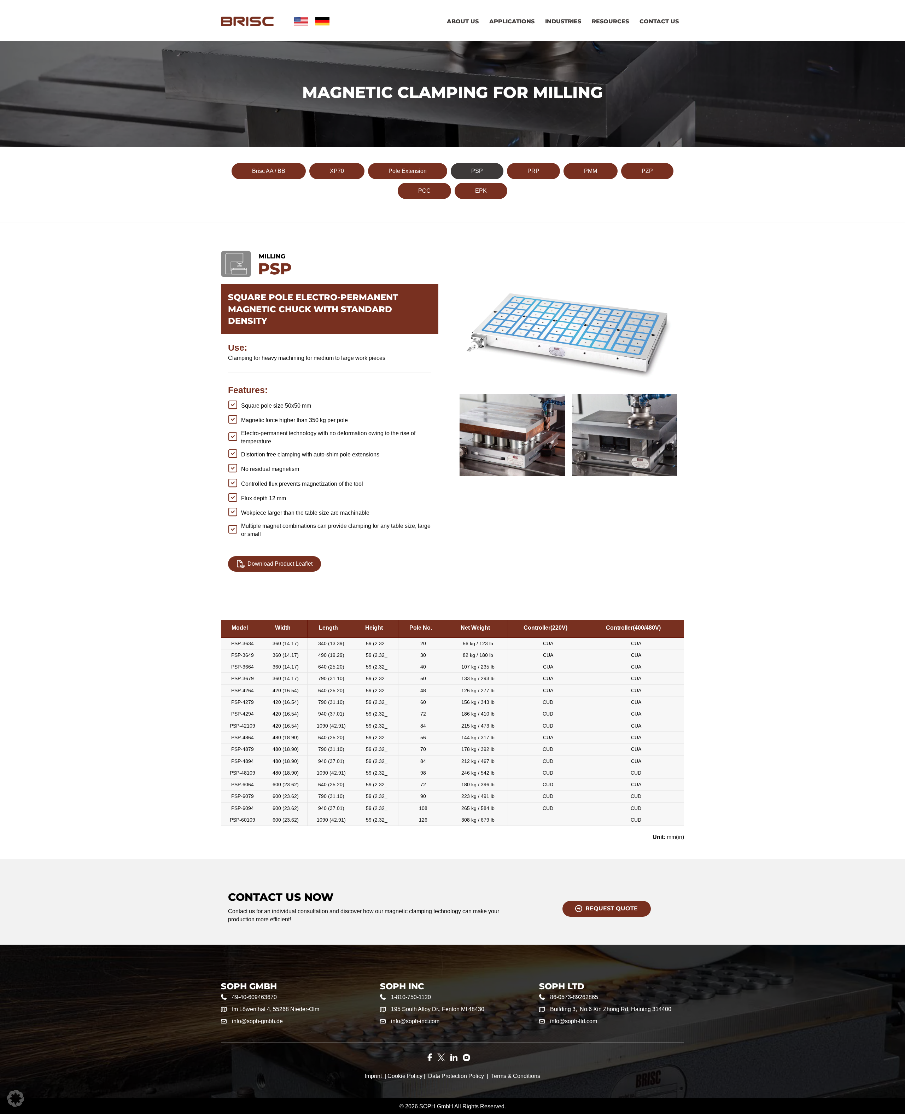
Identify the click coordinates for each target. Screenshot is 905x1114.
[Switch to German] (322, 21)
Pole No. (420, 628)
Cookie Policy (404, 1076)
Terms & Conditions (515, 1076)
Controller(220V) (545, 628)
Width (283, 628)
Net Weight (475, 628)
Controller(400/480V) (633, 628)
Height (374, 628)
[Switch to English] (301, 21)
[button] (15, 1098)
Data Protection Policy (456, 1076)
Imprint (373, 1076)
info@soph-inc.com (415, 1021)
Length (328, 628)
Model (240, 628)
